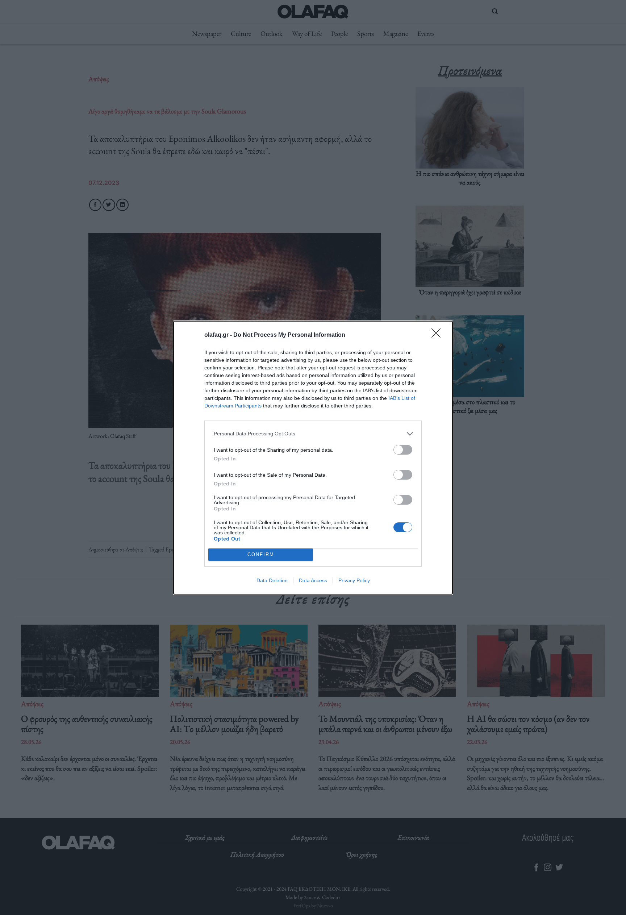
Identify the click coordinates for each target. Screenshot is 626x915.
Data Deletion (272, 580)
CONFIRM (260, 554)
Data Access (313, 580)
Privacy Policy (354, 580)
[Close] (438, 335)
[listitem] (313, 434)
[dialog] (313, 457)
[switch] (402, 450)
